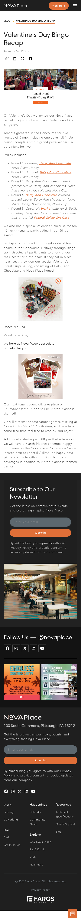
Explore (35, 834)
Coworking (11, 819)
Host (7, 830)
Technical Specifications (65, 814)
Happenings (38, 804)
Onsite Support (65, 824)
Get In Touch (12, 845)
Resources (63, 804)
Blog (7, 21)
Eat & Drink (37, 849)
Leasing (9, 812)
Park (7, 837)
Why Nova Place (40, 842)
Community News (37, 822)
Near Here (36, 864)
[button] (73, 5)
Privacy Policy (20, 547)
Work (7, 804)
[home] (16, 5)
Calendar (35, 812)
